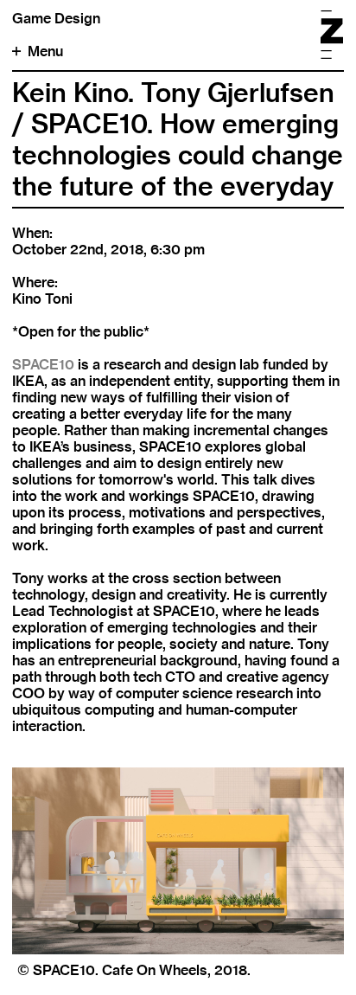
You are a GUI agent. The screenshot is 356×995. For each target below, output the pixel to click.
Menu (45, 51)
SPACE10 (43, 365)
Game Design (56, 19)
